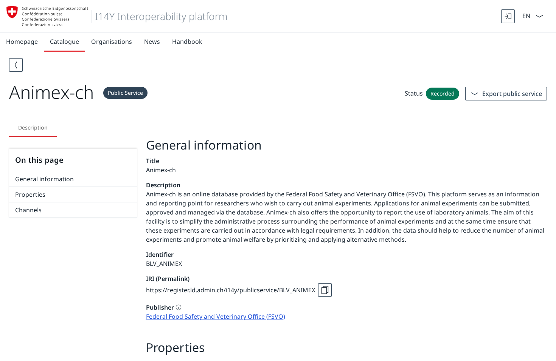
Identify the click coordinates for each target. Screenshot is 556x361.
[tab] (33, 128)
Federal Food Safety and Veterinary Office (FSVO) (215, 316)
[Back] (16, 65)
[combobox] (525, 15)
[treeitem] (73, 179)
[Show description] (178, 307)
